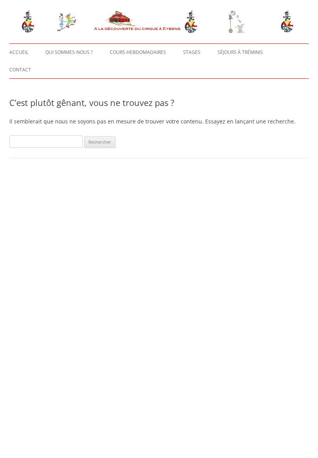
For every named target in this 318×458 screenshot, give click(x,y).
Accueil (18, 52)
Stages (191, 52)
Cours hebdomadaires (138, 52)
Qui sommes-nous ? (69, 52)
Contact (20, 69)
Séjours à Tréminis (240, 52)
